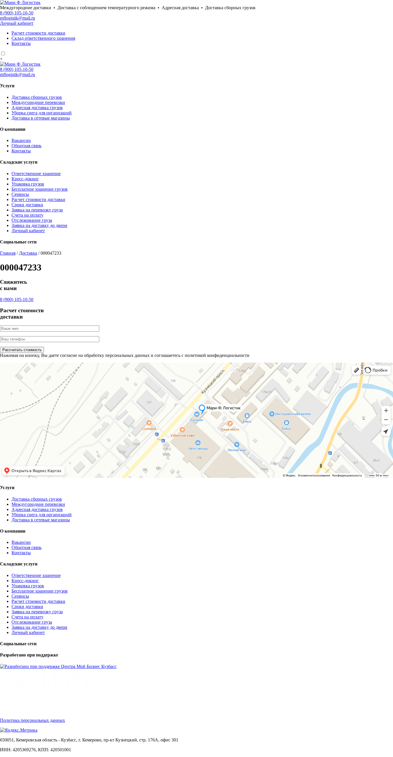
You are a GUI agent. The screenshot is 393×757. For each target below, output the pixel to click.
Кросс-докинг (25, 178)
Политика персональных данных (32, 720)
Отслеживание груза (32, 220)
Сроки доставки (27, 204)
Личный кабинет (16, 23)
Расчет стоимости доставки (38, 33)
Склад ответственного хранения (43, 38)
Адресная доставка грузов (37, 107)
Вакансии (21, 140)
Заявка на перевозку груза (37, 209)
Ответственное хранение (36, 173)
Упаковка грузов (28, 183)
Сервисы (20, 194)
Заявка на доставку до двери (39, 225)
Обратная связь (26, 145)
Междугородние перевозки (38, 102)
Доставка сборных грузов (37, 97)
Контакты (21, 43)
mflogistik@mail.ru (17, 18)
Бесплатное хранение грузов (40, 189)
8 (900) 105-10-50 (16, 12)
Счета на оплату (27, 215)
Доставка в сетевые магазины (41, 118)
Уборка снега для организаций (42, 112)
